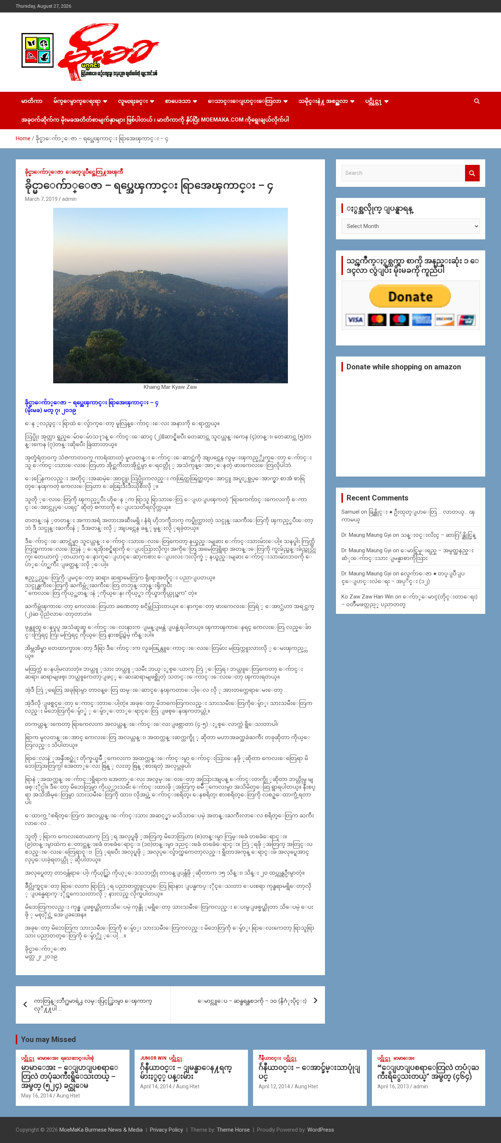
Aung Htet (68, 1096)
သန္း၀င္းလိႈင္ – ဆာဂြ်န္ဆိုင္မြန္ (438, 535)
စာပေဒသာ (178, 101)
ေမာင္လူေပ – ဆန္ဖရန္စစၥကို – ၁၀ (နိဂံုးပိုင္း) (252, 1001)
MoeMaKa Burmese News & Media (101, 1129)
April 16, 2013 (393, 1086)
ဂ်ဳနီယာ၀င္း (270, 1058)
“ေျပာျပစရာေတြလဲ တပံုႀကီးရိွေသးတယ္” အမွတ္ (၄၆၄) (428, 1072)
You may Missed (48, 1039)
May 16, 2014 (36, 1096)
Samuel (350, 512)
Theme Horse (233, 1129)
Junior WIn (153, 1058)
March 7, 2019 (41, 199)
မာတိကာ (32, 101)
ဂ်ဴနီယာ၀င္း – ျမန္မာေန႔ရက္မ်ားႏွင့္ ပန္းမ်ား (186, 1072)
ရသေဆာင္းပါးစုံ (77, 1058)
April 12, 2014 (274, 1086)
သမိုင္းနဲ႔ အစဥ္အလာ (323, 101)
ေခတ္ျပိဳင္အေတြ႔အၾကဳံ (94, 172)
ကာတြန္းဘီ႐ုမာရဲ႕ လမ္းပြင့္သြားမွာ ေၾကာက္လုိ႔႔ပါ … (93, 1005)
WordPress (320, 1129)
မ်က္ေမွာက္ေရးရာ (77, 101)
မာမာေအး (47, 1058)
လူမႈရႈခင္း (133, 101)
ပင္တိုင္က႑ (373, 101)
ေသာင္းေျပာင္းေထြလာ (244, 101)
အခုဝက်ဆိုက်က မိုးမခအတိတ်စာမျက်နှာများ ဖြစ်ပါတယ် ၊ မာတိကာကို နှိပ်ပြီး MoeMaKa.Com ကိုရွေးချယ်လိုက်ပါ (155, 119)
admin (69, 199)
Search (472, 173)
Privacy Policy (166, 1129)
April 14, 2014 (156, 1086)
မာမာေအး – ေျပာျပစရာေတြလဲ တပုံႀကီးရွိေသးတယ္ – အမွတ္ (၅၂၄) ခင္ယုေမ (69, 1076)
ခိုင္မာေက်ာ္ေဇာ (44, 172)
